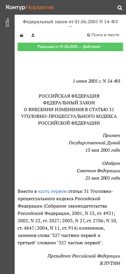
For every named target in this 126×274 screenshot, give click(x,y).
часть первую (52, 191)
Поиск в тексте (105, 34)
